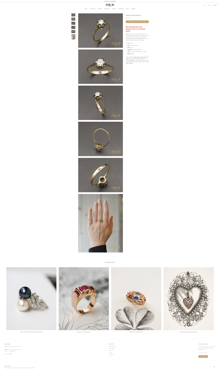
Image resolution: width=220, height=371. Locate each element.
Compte (204, 5)
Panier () (215, 5)
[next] (216, 299)
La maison (114, 8)
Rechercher (111, 354)
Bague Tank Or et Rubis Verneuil (83, 331)
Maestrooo (11, 367)
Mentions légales (112, 346)
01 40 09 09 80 (113, 1)
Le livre (127, 8)
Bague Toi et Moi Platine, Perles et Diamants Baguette (31, 331)
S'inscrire (203, 356)
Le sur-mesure (93, 8)
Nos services (106, 8)
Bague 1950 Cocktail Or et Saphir (136, 331)
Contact (110, 352)
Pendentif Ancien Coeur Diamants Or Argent (188, 331)
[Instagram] (7, 354)
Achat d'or (100, 8)
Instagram (133, 8)
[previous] (3, 299)
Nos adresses (121, 8)
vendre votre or (136, 57)
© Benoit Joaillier (8, 366)
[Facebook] (5, 354)
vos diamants (131, 60)
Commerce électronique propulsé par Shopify (24, 367)
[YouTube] (10, 354)
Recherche (210, 5)
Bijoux (86, 8)
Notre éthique (112, 348)
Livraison (111, 350)
